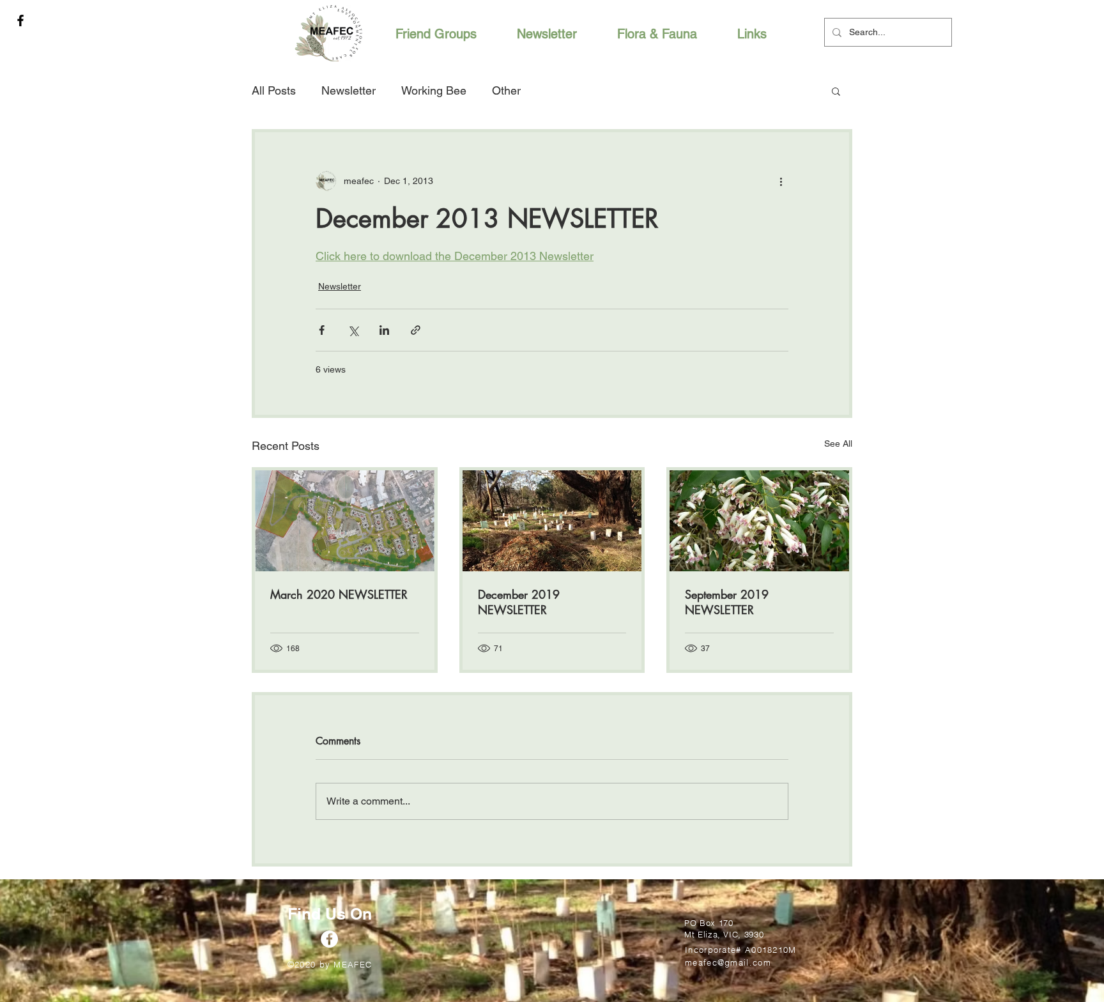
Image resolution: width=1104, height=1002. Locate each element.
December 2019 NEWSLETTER (519, 602)
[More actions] (780, 181)
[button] (836, 91)
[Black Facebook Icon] (20, 20)
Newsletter (348, 90)
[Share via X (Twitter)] (353, 330)
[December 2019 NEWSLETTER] (552, 520)
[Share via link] (416, 330)
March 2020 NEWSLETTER (339, 594)
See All (838, 443)
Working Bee (433, 90)
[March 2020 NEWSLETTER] (344, 520)
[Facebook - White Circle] (329, 939)
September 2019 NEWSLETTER (727, 602)
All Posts (274, 90)
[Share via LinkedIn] (384, 330)
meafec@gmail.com (728, 962)
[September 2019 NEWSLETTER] (759, 520)
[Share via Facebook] (322, 330)
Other (506, 90)
